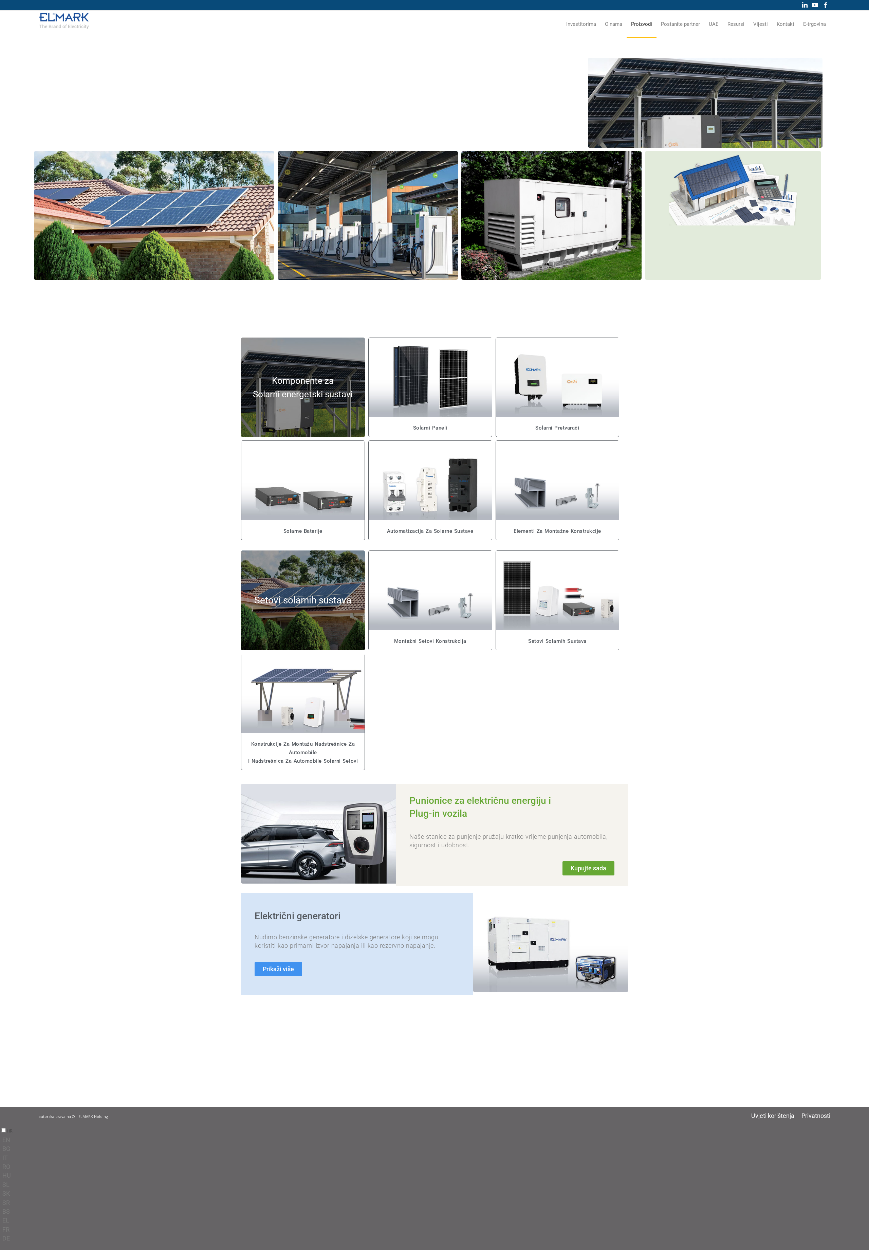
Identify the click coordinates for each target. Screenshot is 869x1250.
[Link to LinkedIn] (805, 5)
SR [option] (6, 1202)
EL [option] (5, 1220)
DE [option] (6, 1238)
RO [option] (6, 1166)
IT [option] (5, 1157)
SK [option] (6, 1193)
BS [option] (6, 1211)
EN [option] (6, 1139)
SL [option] (6, 1184)
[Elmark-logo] (64, 24)
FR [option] (6, 1229)
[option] (435, 1140)
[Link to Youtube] (815, 5)
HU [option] (6, 1175)
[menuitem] (581, 24)
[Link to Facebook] (825, 5)
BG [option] (6, 1148)
